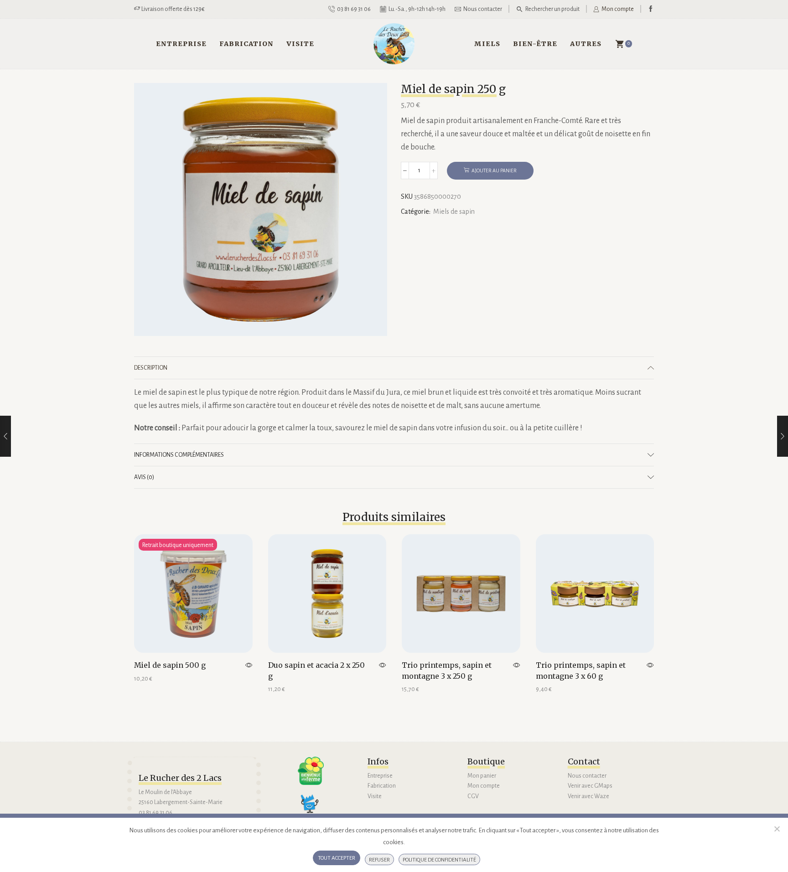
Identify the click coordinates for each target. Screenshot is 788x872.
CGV (473, 796)
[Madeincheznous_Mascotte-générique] (313, 807)
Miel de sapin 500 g (170, 665)
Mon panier (481, 776)
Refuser (379, 860)
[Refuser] (776, 828)
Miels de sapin (454, 211)
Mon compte (483, 786)
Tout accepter (336, 858)
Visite (300, 44)
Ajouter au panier (494, 170)
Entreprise (181, 44)
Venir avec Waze (588, 796)
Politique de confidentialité (439, 860)
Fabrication (246, 44)
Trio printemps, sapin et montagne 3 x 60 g (581, 670)
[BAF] (311, 771)
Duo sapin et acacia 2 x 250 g (316, 670)
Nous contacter (587, 776)
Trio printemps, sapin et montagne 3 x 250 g (447, 670)
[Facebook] (651, 9)
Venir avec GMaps (590, 786)
